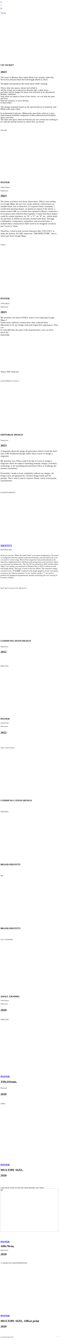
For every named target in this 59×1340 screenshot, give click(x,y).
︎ (57, 1335)
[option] (29, 37)
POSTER (5, 1076)
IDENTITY (6, 545)
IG (1, 8)
